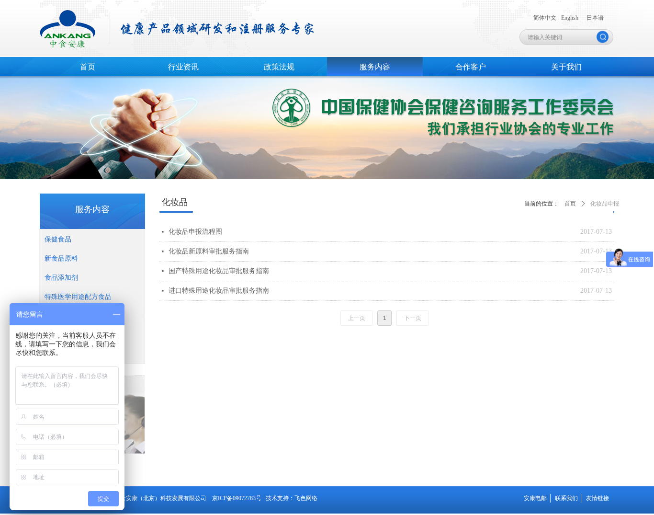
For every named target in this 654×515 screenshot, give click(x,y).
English (569, 17)
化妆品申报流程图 (195, 231)
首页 (570, 203)
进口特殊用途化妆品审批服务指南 (219, 290)
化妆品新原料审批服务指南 (209, 251)
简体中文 (544, 17)
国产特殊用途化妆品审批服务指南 (219, 271)
